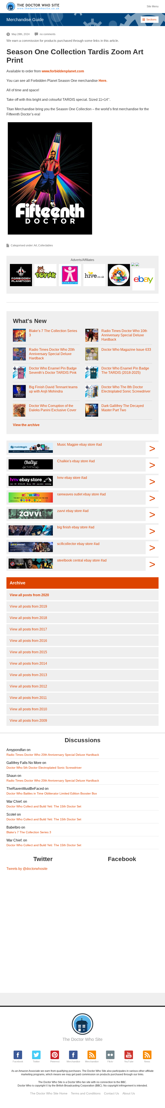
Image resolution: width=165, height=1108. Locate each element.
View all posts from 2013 (28, 675)
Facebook (18, 1061)
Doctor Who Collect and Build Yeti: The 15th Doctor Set (43, 806)
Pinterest (55, 1061)
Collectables (45, 245)
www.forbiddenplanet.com (63, 71)
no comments (47, 34)
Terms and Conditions (86, 1093)
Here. (103, 80)
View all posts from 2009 (28, 720)
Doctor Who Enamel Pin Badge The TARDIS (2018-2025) (125, 370)
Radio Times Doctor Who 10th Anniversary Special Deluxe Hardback (124, 335)
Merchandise (73, 1061)
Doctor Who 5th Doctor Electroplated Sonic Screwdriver (44, 767)
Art (35, 245)
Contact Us (111, 1093)
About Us (128, 1093)
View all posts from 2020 (29, 595)
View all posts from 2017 (28, 629)
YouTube (128, 1061)
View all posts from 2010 (28, 709)
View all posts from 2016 (28, 640)
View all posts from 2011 (28, 698)
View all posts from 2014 (28, 663)
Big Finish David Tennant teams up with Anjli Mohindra (53, 389)
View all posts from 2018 (28, 618)
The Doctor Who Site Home (48, 1093)
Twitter (36, 1061)
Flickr (110, 1061)
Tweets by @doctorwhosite (26, 869)
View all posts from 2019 (28, 606)
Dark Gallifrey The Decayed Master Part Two (122, 408)
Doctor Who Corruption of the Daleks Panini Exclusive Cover (52, 408)
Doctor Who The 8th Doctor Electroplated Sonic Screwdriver (125, 389)
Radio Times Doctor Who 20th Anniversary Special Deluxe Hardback (52, 354)
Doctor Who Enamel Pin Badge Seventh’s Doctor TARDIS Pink (53, 370)
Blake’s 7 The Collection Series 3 (53, 333)
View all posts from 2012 (28, 686)
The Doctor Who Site (82, 1039)
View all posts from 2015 (28, 652)
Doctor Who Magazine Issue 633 (126, 349)
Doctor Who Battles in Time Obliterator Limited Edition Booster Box (51, 793)
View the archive (26, 425)
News (147, 1061)
